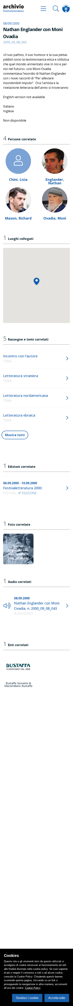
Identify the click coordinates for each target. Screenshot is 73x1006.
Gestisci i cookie (27, 998)
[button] (36, 281)
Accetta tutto (56, 998)
